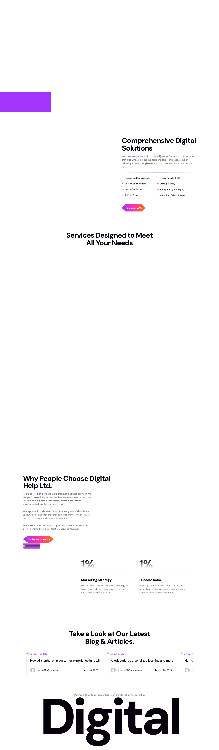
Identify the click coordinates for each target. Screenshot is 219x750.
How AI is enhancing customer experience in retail (65, 661)
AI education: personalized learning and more (142, 661)
